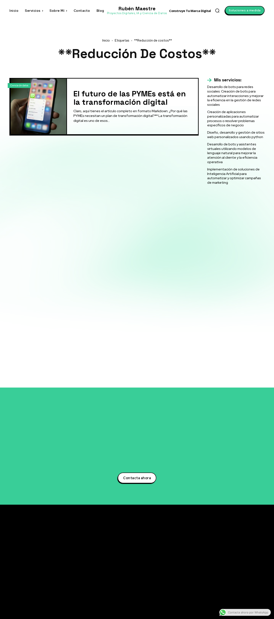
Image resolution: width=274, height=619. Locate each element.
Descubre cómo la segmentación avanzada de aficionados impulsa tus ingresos (180, 540)
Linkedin (234, 550)
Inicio (106, 40)
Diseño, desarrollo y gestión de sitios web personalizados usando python (236, 134)
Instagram (235, 565)
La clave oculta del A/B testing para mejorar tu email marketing (179, 554)
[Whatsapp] (223, 589)
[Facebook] (223, 557)
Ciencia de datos (19, 85)
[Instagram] (223, 565)
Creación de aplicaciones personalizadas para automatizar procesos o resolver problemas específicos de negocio (233, 118)
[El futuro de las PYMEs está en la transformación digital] (38, 106)
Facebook (235, 557)
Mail (231, 597)
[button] (217, 10)
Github (233, 581)
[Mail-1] (223, 597)
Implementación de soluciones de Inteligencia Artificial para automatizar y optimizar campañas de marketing (234, 176)
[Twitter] (223, 541)
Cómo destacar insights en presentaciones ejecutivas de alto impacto (178, 590)
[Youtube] (223, 573)
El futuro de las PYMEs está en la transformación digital (129, 98)
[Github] (223, 581)
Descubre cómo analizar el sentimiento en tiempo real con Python (181, 565)
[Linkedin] (223, 549)
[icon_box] (224, 80)
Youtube (234, 573)
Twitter (233, 542)
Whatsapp (235, 589)
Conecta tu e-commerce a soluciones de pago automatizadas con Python (181, 577)
